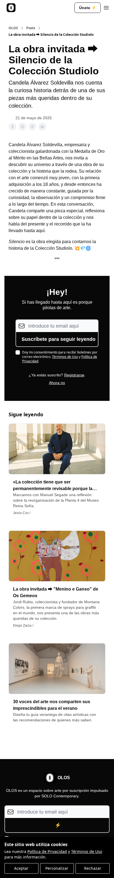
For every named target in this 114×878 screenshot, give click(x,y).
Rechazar (92, 868)
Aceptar (21, 868)
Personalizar (56, 868)
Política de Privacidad (47, 851)
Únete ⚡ (87, 8)
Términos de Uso (86, 851)
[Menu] (106, 7)
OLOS (13, 28)
